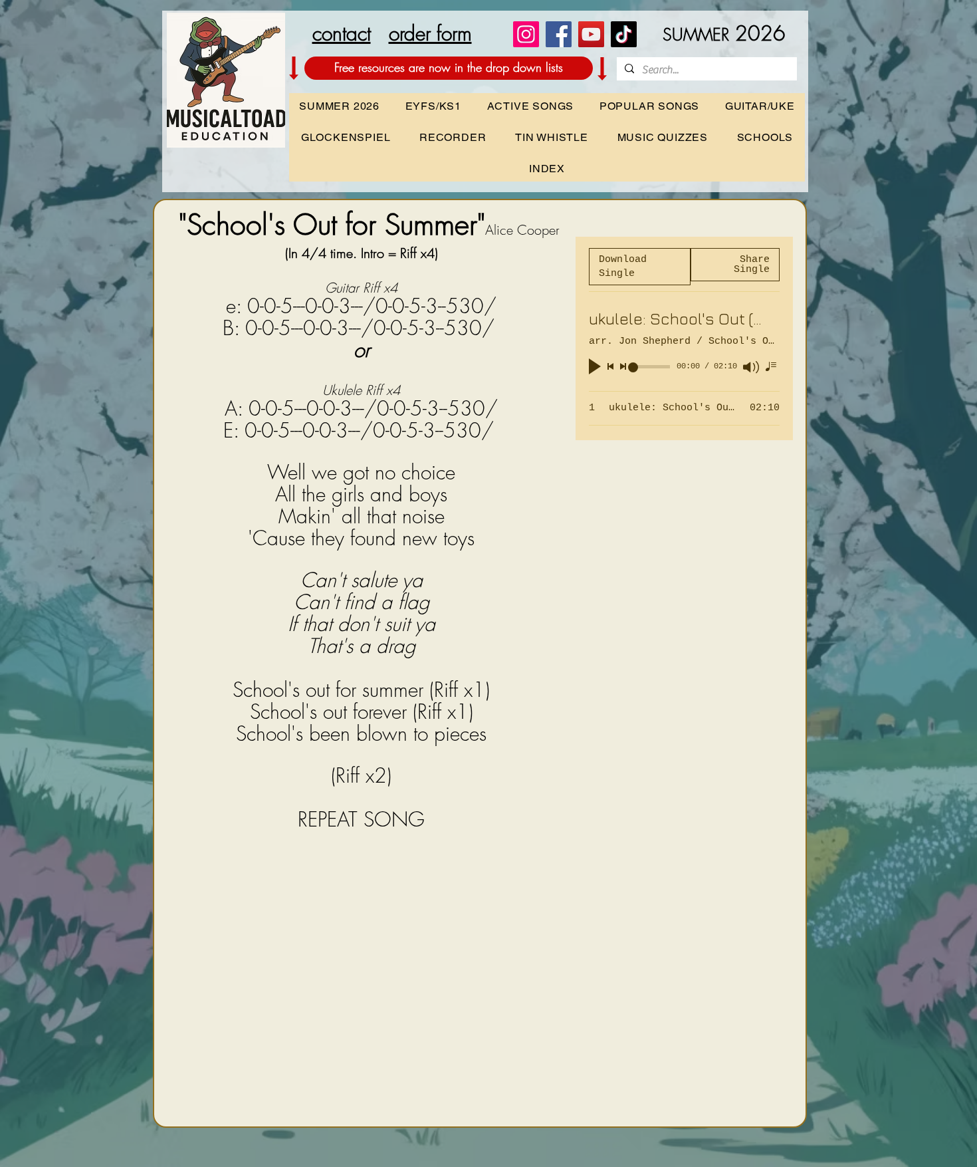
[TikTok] (624, 34)
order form (430, 33)
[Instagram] (526, 34)
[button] (765, 137)
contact (341, 33)
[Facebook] (559, 34)
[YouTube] (591, 34)
